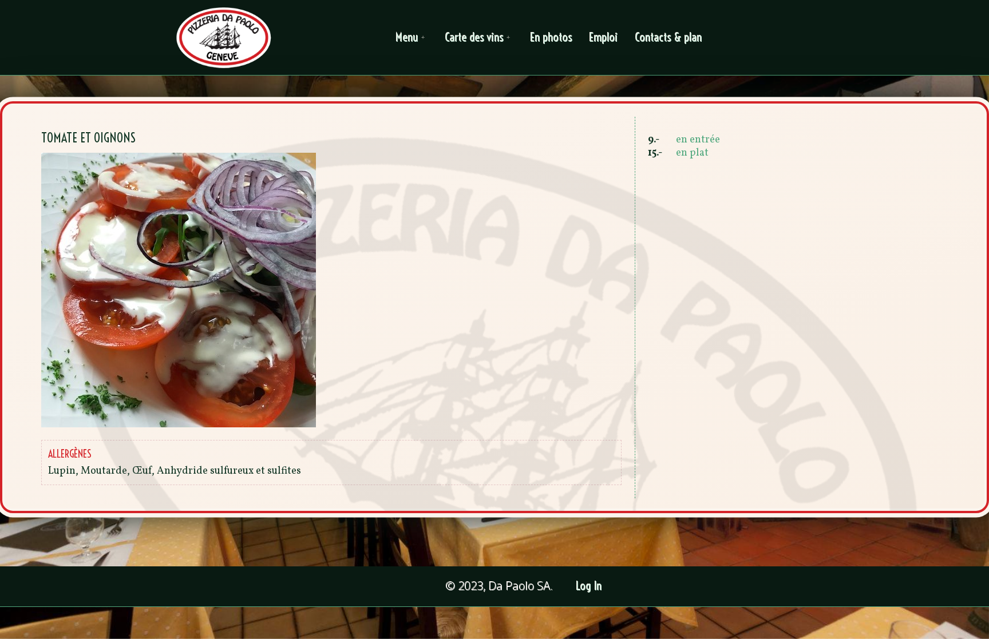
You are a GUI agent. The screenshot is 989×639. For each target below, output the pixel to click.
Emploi (604, 37)
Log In (589, 586)
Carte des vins (474, 37)
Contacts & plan (668, 37)
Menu (407, 37)
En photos (551, 37)
